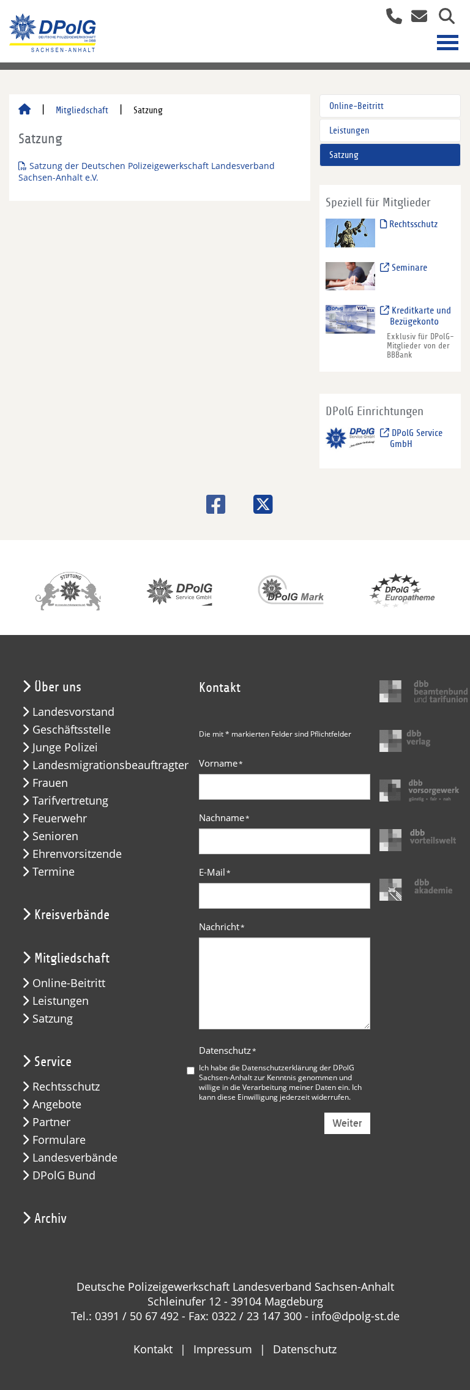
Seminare (408, 267)
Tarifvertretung (70, 800)
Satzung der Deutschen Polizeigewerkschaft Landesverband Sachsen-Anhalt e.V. (146, 171)
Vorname (221, 763)
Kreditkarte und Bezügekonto (420, 316)
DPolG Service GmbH (415, 438)
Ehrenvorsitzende (77, 853)
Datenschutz (227, 1050)
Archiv (50, 1218)
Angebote (56, 1104)
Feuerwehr (59, 818)
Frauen (50, 782)
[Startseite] (24, 110)
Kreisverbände (72, 915)
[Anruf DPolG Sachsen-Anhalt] (389, 17)
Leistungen (349, 130)
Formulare (59, 1139)
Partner (51, 1122)
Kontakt (153, 1349)
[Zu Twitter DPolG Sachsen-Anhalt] (258, 504)
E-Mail (215, 872)
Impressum (222, 1349)
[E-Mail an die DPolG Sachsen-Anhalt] (416, 17)
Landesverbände (75, 1157)
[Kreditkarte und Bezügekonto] (351, 318)
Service (53, 1062)
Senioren (55, 836)
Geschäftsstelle (71, 729)
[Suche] (442, 17)
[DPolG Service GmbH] (351, 441)
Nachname (224, 817)
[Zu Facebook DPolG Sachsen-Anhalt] (211, 504)
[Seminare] (351, 275)
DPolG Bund (63, 1175)
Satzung (344, 155)
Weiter (347, 1123)
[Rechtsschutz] (351, 232)
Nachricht (222, 926)
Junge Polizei (65, 747)
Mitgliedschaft (82, 110)
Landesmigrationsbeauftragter (110, 765)
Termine (53, 871)
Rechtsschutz (412, 224)
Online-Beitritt (356, 106)
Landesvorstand (73, 711)
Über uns (57, 687)
